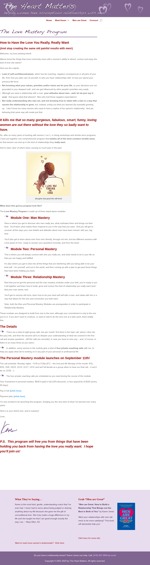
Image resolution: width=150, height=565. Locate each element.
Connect (94, 20)
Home (49, 20)
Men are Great (79, 20)
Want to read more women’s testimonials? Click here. (40, 543)
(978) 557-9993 (100, 555)
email (113, 555)
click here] (16, 391)
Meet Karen (60, 20)
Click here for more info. (89, 538)
